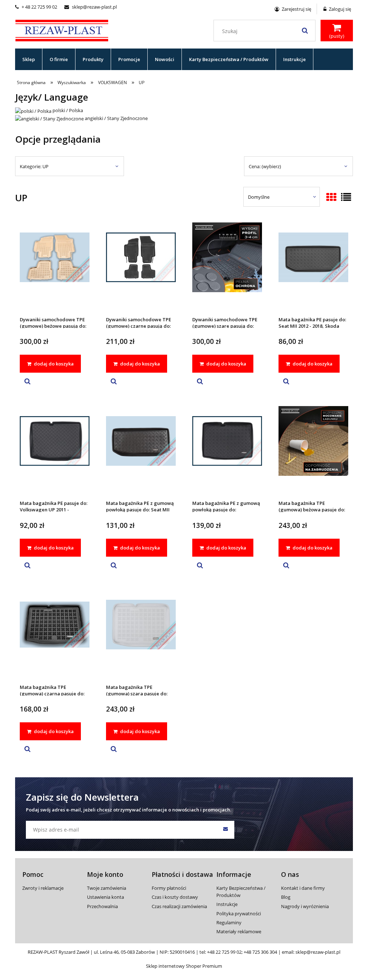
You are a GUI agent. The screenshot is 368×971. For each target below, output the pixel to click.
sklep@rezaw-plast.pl (90, 7)
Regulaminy (229, 922)
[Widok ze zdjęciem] (331, 198)
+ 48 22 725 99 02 (36, 7)
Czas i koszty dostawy (175, 897)
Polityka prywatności (238, 913)
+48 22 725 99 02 (224, 952)
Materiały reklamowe (238, 931)
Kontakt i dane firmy (303, 888)
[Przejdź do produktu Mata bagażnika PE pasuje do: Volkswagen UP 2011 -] (54, 450)
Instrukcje (227, 904)
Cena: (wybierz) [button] (265, 166)
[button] (27, 382)
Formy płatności (169, 888)
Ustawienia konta (105, 897)
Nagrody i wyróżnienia (305, 906)
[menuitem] (28, 59)
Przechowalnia (102, 906)
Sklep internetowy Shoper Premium (184, 966)
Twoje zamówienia (106, 888)
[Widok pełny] (346, 198)
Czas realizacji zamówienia (179, 906)
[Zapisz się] (225, 830)
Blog (285, 897)
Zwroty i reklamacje (43, 888)
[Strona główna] (62, 29)
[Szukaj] (305, 30)
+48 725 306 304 (260, 952)
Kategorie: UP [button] (34, 166)
